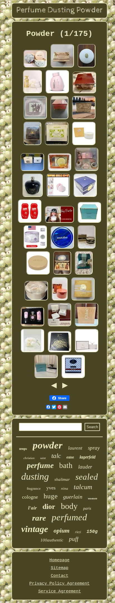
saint (43, 458)
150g (92, 531)
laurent (75, 448)
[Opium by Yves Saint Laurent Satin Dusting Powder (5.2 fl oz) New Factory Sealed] (62, 67)
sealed (86, 477)
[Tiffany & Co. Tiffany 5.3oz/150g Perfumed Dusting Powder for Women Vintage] (46, 377)
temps (23, 449)
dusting (35, 476)
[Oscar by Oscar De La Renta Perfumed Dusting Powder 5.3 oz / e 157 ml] (86, 351)
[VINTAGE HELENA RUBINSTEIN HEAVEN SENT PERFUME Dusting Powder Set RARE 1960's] (83, 274)
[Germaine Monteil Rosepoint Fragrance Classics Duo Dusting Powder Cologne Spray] (56, 144)
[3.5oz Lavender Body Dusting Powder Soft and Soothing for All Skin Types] (35, 248)
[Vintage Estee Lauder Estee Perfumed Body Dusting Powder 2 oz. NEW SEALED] (62, 248)
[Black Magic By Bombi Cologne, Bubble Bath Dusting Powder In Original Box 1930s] (62, 274)
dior (48, 506)
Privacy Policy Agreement (59, 583)
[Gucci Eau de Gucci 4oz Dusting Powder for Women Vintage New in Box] (73, 377)
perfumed (69, 517)
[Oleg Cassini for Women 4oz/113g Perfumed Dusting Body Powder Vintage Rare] (59, 300)
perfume (40, 465)
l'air (32, 508)
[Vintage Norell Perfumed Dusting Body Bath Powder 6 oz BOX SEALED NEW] (32, 170)
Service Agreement (59, 591)
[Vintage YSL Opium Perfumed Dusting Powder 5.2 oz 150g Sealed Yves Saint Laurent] (59, 118)
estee (70, 457)
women (92, 498)
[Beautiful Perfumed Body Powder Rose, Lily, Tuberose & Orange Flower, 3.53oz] (58, 196)
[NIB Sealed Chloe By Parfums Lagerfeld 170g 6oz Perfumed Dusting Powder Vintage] (86, 325)
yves (51, 488)
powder (48, 445)
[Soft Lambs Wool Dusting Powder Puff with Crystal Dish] (32, 351)
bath (66, 465)
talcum (83, 487)
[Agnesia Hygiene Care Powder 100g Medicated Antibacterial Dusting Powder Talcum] (29, 222)
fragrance (34, 488)
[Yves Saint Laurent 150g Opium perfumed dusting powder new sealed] (84, 92)
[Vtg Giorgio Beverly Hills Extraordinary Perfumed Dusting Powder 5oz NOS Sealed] (83, 144)
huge (51, 496)
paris (87, 508)
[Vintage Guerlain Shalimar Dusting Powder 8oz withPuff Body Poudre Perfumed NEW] (86, 67)
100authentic (51, 540)
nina (64, 488)
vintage (34, 529)
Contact (59, 575)
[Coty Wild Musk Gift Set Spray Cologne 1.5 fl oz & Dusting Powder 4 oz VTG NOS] (59, 170)
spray (94, 448)
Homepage (59, 560)
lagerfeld (87, 457)
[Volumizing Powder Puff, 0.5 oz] (57, 92)
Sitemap (59, 568)
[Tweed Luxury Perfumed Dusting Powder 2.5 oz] (86, 248)
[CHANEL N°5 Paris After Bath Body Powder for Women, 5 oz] (32, 144)
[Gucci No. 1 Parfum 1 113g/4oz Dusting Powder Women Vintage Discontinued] (38, 274)
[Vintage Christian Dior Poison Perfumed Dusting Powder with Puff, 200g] (32, 196)
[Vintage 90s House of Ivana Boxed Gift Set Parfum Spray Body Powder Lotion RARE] (32, 325)
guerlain (72, 497)
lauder (85, 467)
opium (62, 530)
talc (56, 455)
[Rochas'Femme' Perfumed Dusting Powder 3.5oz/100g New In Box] (83, 118)
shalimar (62, 479)
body (69, 506)
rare (39, 517)
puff (73, 539)
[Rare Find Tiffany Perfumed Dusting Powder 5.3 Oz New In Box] (89, 222)
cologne (30, 497)
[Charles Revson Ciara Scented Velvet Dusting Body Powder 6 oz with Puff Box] (83, 300)
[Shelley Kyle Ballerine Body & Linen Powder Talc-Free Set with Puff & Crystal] (32, 92)
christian (29, 458)
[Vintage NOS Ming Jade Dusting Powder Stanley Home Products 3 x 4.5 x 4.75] (35, 67)
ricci (78, 532)
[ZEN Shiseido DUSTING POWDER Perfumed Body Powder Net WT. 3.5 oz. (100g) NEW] (59, 351)
